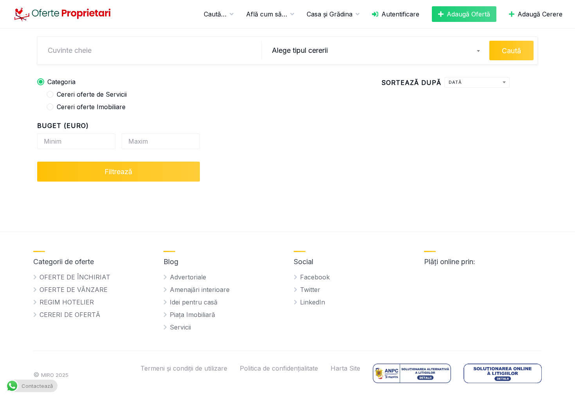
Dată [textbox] (455, 82)
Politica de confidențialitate (279, 368)
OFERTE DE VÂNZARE (74, 290)
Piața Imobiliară (192, 315)
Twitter (310, 290)
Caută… (215, 14)
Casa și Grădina (329, 14)
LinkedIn (312, 302)
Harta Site (345, 368)
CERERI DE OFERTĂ (70, 315)
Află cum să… (266, 14)
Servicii (180, 327)
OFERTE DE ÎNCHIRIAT (75, 277)
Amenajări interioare (200, 290)
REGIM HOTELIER (67, 302)
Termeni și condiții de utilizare (183, 368)
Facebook (315, 277)
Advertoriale (188, 277)
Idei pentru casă (193, 302)
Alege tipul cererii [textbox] (300, 50)
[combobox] (375, 50)
